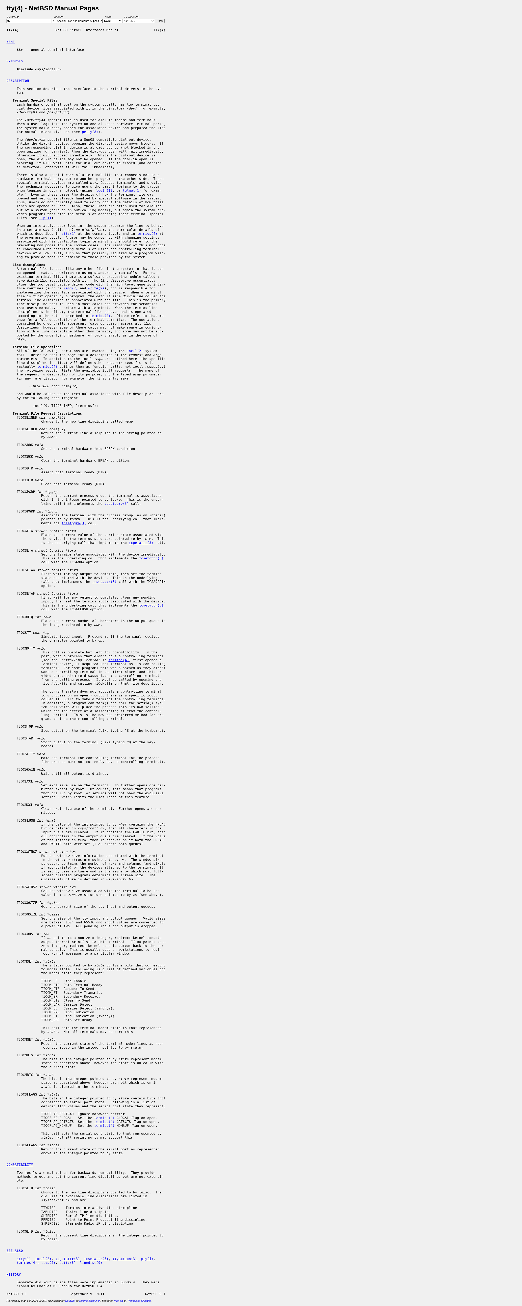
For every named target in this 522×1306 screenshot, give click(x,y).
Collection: (131, 17)
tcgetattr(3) (141, 543)
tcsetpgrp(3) (74, 523)
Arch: (110, 17)
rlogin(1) (103, 191)
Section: (59, 17)
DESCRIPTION (18, 81)
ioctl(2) (135, 351)
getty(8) (90, 132)
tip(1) (45, 218)
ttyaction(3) (125, 1259)
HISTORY (14, 1274)
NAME (11, 42)
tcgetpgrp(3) (116, 504)
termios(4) (147, 234)
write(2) (96, 288)
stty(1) (69, 234)
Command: (14, 17)
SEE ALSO (15, 1251)
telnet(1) (132, 191)
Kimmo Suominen (89, 1300)
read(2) (71, 288)
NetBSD (70, 1300)
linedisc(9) (91, 1263)
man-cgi (118, 1300)
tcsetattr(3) (151, 558)
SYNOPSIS (15, 61)
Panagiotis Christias (140, 1300)
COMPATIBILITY (20, 1165)
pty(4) (147, 1259)
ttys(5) (48, 1263)
